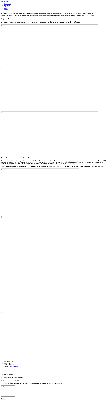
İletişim (6, 9)
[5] (40, 359)
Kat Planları (7, 6)
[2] (40, 263)
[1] (40, 215)
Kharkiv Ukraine (13, 366)
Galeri (5, 8)
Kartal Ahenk (7, 4)
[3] (40, 311)
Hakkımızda (7, 5)
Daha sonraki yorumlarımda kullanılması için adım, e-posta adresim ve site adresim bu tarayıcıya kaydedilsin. (33, 383)
